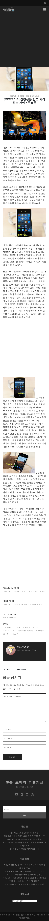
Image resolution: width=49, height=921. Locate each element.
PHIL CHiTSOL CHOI (27, 650)
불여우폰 (22, 631)
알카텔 (30, 631)
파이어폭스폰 (12, 634)
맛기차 (9, 875)
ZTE (15, 631)
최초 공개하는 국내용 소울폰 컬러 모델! (27, 884)
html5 (36, 627)
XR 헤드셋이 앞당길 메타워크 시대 (24, 849)
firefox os (9, 627)
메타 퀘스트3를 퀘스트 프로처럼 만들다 (24, 839)
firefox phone (24, 627)
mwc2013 (7, 631)
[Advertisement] (24, 41)
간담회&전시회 (32, 96)
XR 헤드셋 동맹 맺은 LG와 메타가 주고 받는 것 (24, 836)
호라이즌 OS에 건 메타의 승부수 (24, 833)
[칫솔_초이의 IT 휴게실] (9, 10)
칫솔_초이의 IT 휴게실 (25, 782)
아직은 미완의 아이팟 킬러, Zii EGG (28, 871)
